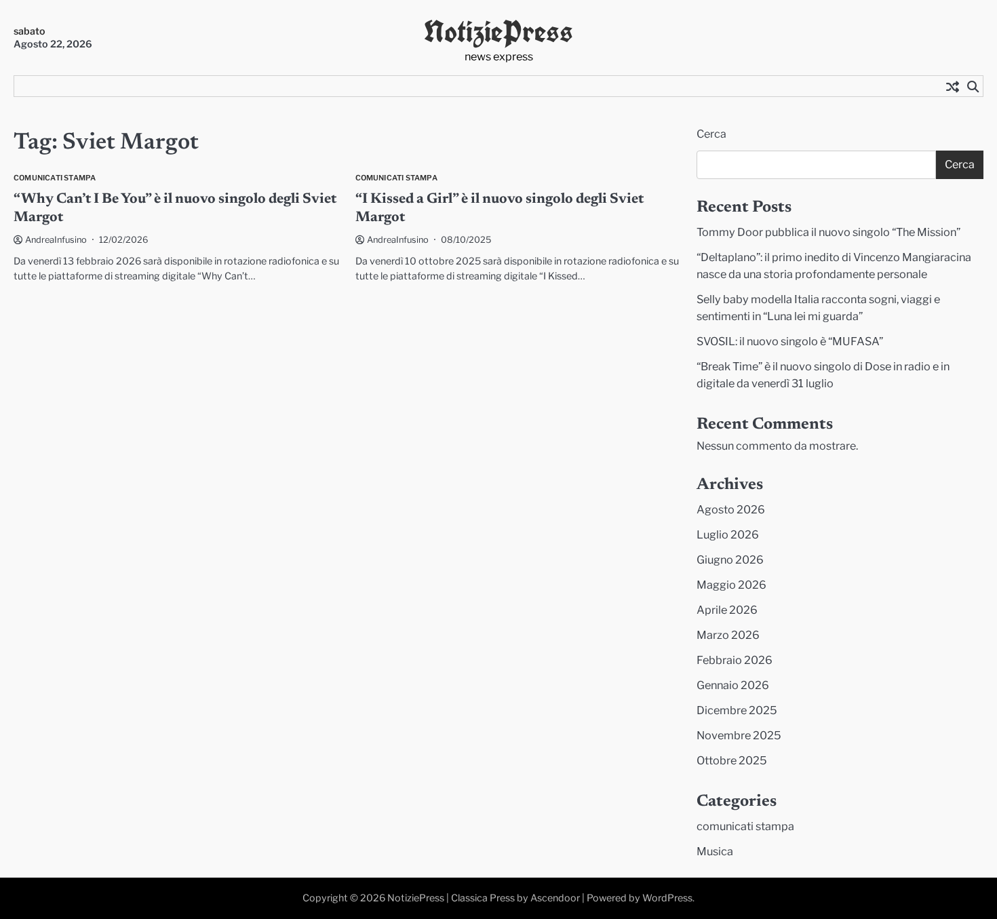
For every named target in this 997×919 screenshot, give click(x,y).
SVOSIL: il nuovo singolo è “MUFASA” (790, 341)
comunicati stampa (55, 178)
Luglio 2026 (728, 534)
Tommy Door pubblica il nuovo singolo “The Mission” (828, 232)
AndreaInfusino (56, 240)
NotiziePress (498, 32)
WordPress (667, 898)
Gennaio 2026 (733, 685)
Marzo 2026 (728, 635)
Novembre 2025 (739, 735)
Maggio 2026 (731, 584)
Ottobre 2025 (732, 760)
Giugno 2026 (730, 559)
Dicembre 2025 (737, 710)
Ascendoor (555, 898)
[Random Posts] (952, 86)
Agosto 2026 (731, 509)
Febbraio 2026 (735, 660)
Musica (715, 851)
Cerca (711, 134)
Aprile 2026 (727, 610)
